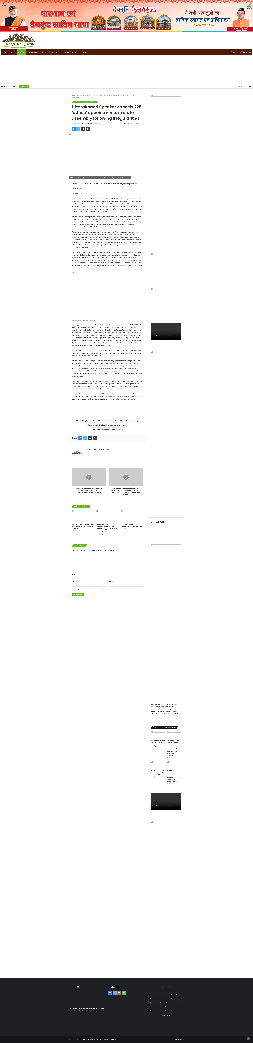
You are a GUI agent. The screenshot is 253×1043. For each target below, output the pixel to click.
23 (171, 1006)
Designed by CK (115, 1039)
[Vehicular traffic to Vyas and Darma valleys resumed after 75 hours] (82, 516)
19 (150, 1006)
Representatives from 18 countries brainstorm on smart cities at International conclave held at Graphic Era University (106, 528)
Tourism (83, 52)
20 (155, 1006)
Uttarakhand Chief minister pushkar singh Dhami (107, 425)
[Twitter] (78, 129)
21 (160, 1006)
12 (150, 1002)
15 (166, 1002)
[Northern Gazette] (18, 40)
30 (171, 1010)
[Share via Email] (83, 129)
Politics (44, 52)
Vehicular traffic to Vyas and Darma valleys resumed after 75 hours (82, 526)
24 (176, 1006)
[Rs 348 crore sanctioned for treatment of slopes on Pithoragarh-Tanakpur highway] (174, 765)
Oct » (168, 1015)
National (81, 102)
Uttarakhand (94, 102)
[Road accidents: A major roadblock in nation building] (132, 516)
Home (5, 52)
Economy (65, 52)
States (12, 52)
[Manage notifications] (248, 1038)
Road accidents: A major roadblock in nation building (131, 525)
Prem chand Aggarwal (107, 421)
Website (111, 581)
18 (181, 1002)
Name (74, 574)
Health (74, 52)
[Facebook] (74, 129)
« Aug (164, 1015)
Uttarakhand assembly (129, 421)
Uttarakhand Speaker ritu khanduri (107, 429)
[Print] (88, 129)
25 (181, 1006)
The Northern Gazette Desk (97, 449)
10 (176, 998)
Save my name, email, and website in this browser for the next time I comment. (98, 589)
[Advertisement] (126, 70)
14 (160, 1002)
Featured (21, 52)
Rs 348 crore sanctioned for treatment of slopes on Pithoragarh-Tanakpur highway (173, 776)
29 (166, 1010)
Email (74, 581)
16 (171, 1002)
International (33, 52)
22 (166, 1006)
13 (155, 1002)
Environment (54, 52)
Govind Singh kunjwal (85, 421)
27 (155, 1010)
